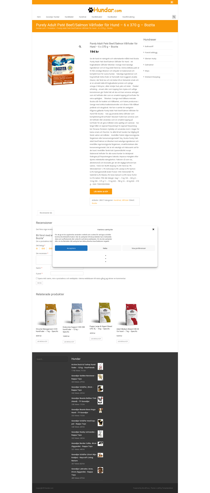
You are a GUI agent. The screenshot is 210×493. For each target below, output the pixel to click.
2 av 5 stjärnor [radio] (44, 248)
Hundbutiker (112, 17)
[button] (153, 229)
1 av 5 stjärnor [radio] (37, 248)
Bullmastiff (149, 46)
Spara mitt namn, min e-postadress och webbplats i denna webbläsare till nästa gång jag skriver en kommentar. (82, 278)
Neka (105, 248)
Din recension (42, 253)
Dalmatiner (149, 65)
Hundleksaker (97, 17)
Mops (147, 71)
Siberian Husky (150, 58)
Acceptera (71, 248)
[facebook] (171, 2)
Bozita (94, 203)
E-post (39, 273)
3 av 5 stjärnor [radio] (52, 248)
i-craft (158, 488)
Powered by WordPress (141, 488)
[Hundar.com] (105, 9)
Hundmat (82, 17)
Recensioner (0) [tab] (46, 213)
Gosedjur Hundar (52, 17)
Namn (39, 268)
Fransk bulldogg (151, 52)
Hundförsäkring (128, 17)
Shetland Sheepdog (152, 77)
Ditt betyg (40, 245)
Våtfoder (125, 200)
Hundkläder (69, 17)
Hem (39, 17)
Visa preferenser (139, 248)
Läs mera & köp (101, 191)
